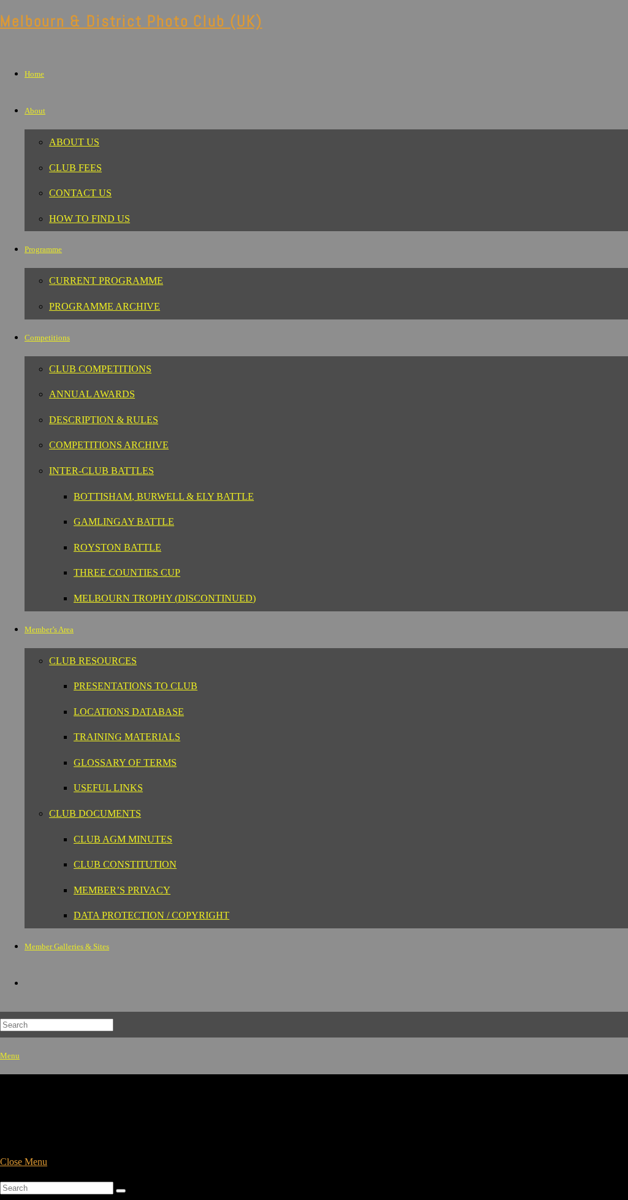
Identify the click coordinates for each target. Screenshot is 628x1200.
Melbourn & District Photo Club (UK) (131, 21)
